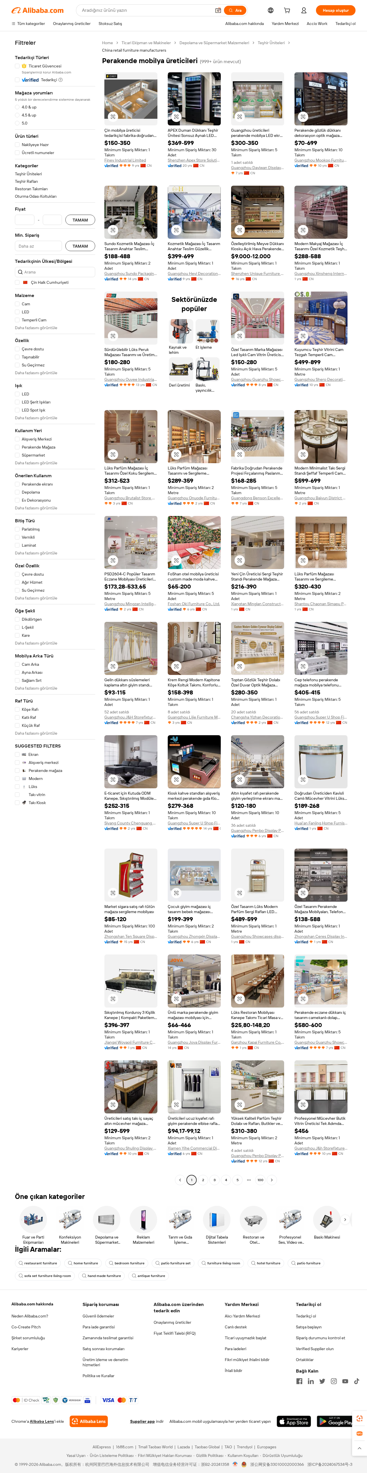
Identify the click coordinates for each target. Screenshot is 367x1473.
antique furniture (151, 1276)
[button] (218, 10)
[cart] (288, 11)
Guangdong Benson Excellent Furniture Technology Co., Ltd (257, 498)
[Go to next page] (272, 1180)
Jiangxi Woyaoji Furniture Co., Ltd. (130, 1042)
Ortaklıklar (305, 1359)
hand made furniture (104, 1276)
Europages (266, 1447)
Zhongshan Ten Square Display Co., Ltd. (130, 936)
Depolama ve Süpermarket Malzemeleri (214, 42)
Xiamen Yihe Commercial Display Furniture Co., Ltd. (194, 1148)
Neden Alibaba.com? (29, 1316)
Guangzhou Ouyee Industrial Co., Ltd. (130, 379)
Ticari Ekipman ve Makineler (146, 42)
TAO (228, 1447)
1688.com (124, 1447)
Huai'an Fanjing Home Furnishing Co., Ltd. (321, 823)
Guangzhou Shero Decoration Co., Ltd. (321, 379)
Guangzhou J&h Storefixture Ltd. (321, 1148)
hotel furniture (268, 1263)
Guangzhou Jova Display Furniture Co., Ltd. (194, 1042)
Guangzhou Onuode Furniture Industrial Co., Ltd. (194, 498)
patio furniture (309, 1263)
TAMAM (80, 220)
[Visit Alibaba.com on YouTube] (345, 1381)
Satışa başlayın (309, 1327)
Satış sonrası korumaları (103, 1348)
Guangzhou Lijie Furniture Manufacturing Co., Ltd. (194, 717)
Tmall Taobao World (155, 1447)
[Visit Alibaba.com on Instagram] (333, 1381)
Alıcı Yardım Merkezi (242, 1316)
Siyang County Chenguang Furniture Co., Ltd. (130, 823)
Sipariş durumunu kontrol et (320, 1338)
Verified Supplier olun (315, 1348)
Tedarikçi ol (306, 1316)
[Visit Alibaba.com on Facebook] (299, 1381)
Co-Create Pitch (26, 1327)
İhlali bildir (233, 1370)
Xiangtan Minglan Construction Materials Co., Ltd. (257, 603)
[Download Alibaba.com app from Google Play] (336, 1421)
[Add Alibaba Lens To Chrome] (89, 1421)
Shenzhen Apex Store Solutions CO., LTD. (194, 160)
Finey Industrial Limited (125, 160)
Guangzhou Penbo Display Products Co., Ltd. (257, 830)
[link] (359, 1418)
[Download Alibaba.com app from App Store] (294, 1421)
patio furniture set (176, 1263)
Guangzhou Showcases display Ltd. (257, 936)
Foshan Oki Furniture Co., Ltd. (194, 603)
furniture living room (223, 1263)
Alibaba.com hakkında (32, 1304)
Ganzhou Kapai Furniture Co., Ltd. (257, 1042)
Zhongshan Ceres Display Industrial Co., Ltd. (321, 936)
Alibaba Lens (42, 1421)
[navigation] (55, 612)
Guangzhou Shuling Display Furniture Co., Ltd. (130, 1148)
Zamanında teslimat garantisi (108, 1338)
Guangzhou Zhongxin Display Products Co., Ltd (194, 936)
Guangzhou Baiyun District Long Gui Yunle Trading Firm (321, 498)
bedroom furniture (130, 1263)
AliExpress (102, 1447)
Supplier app (142, 1421)
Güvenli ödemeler (98, 1316)
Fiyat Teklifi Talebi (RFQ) (175, 1333)
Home (107, 42)
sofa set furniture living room (47, 1276)
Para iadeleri (235, 1348)
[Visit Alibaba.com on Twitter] (322, 1381)
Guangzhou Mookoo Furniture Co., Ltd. (321, 160)
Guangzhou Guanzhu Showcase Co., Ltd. (257, 379)
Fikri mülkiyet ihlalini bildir (247, 1359)
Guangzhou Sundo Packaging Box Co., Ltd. (130, 273)
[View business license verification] (235, 1464)
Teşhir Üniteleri (271, 42)
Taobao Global (207, 1447)
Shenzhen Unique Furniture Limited (257, 273)
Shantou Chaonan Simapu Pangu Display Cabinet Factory (321, 603)
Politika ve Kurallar (98, 1375)
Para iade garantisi (99, 1327)
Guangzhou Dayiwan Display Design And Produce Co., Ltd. (257, 167)
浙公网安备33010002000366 (277, 1464)
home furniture (86, 1263)
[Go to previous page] (180, 1180)
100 (260, 1180)
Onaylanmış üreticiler (172, 1322)
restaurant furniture (40, 1263)
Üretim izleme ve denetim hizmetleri (105, 1362)
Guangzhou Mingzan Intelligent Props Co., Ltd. (130, 603)
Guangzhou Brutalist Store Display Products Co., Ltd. (130, 498)
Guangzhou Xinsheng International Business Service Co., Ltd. (321, 273)
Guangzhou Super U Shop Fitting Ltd (321, 717)
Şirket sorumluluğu (28, 1338)
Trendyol (244, 1447)
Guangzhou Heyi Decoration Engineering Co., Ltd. (194, 273)
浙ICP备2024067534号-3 (329, 1464)
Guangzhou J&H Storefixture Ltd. (130, 717)
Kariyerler (19, 1348)
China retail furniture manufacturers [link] (134, 50)
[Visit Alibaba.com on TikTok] (356, 1381)
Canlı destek (236, 1327)
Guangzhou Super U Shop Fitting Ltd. (194, 823)
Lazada (183, 1447)
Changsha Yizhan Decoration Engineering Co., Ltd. (257, 717)
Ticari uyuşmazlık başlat (245, 1338)
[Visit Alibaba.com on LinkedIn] (310, 1381)
